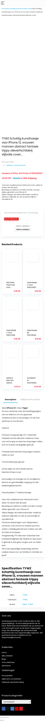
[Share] (5, 717)
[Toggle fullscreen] (3, 717)
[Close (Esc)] (8, 717)
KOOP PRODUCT (11, 219)
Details (16, 178)
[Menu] (3, 3)
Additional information (30, 399)
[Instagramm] (12, 709)
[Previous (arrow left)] (1, 720)
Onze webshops (8, 662)
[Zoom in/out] (1, 717)
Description (10, 399)
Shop (8, 9)
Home (4, 9)
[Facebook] (3, 709)
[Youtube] (17, 709)
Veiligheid (14, 9)
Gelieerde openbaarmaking (13, 682)
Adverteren (6, 665)
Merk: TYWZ (27, 604)
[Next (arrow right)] (3, 720)
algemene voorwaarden (11, 679)
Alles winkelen (7, 656)
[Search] (41, 3)
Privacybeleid (7, 675)
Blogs (4, 659)
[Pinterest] (21, 709)
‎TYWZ (25, 595)
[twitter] (8, 709)
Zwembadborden (24, 9)
